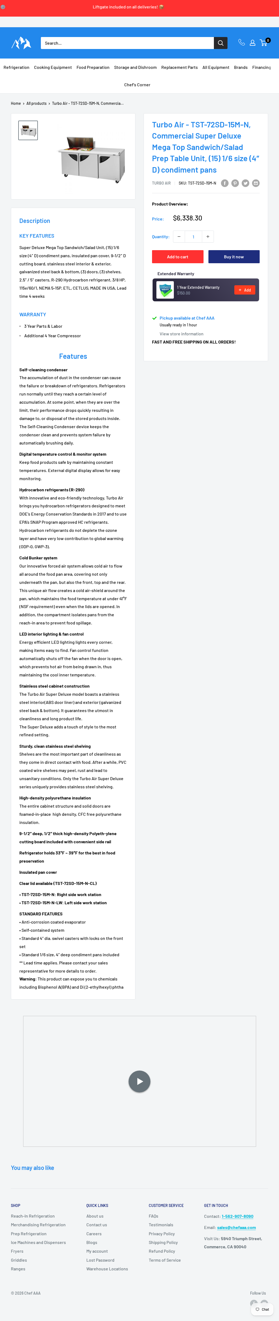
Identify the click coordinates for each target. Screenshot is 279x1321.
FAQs (153, 1215)
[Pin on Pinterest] (235, 183)
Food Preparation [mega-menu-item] (93, 67)
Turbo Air (161, 183)
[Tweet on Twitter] (245, 183)
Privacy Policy (162, 1233)
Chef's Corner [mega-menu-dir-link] (137, 84)
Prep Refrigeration (29, 1233)
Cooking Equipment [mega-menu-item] (53, 67)
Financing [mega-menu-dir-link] (261, 67)
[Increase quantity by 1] (208, 236)
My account (97, 1250)
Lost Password (100, 1259)
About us (95, 1215)
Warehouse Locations (107, 1268)
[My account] (252, 43)
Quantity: (161, 236)
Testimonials (161, 1224)
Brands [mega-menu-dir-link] (241, 67)
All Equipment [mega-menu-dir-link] (215, 67)
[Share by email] (256, 183)
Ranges (18, 1268)
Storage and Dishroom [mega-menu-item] (135, 67)
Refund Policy (162, 1250)
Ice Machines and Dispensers (38, 1242)
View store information (182, 333)
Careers (94, 1233)
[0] (263, 42)
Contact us (96, 1224)
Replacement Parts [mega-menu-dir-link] (179, 67)
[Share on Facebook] (225, 183)
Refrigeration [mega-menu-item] (16, 67)
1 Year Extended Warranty (198, 287)
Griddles (19, 1259)
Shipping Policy (163, 1242)
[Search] (221, 43)
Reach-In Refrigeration (33, 1215)
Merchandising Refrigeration (38, 1224)
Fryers (17, 1250)
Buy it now (234, 256)
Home (16, 103)
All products (36, 103)
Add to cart (177, 256)
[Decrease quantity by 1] (179, 236)
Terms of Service (165, 1259)
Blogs (91, 1242)
